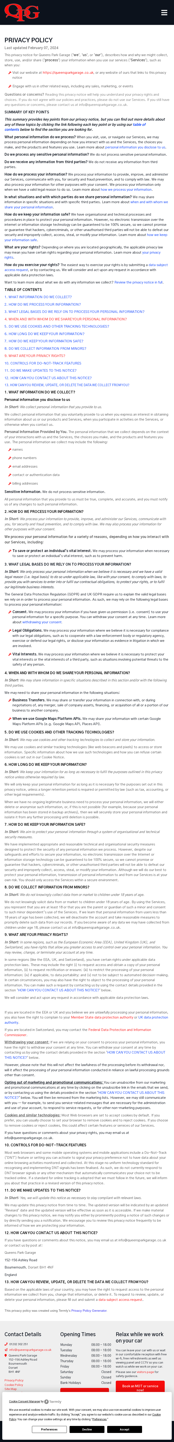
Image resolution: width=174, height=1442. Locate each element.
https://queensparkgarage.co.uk (68, 72)
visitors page (145, 1372)
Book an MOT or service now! (140, 1388)
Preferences (49, 1429)
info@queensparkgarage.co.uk (30, 1350)
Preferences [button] (99, 1419)
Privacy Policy (14, 1380)
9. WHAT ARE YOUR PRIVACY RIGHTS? (35, 356)
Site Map (11, 1389)
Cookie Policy (14, 1385)
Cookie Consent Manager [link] (24, 1401)
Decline (87, 1429)
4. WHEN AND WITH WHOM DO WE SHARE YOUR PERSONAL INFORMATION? (66, 319)
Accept (124, 1429)
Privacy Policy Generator (88, 1310)
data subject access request (120, 1300)
